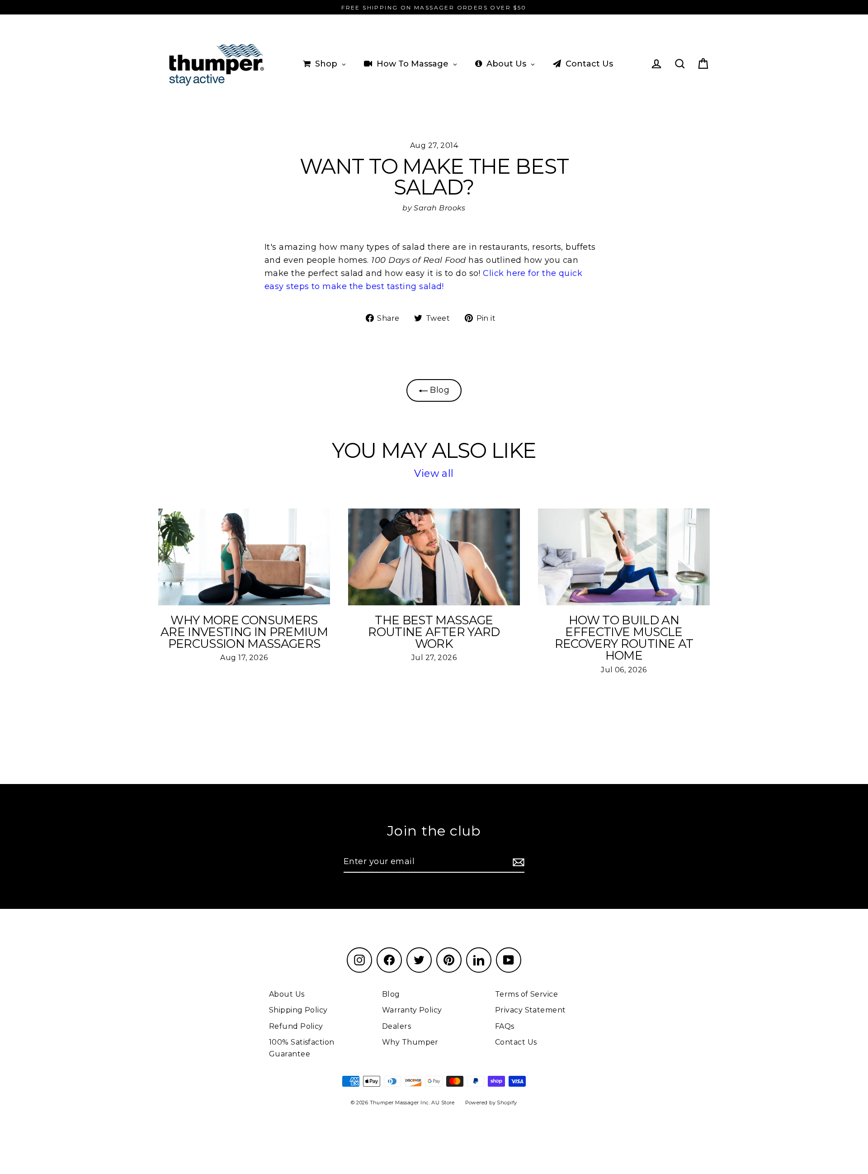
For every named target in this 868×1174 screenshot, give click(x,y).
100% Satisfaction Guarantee (302, 1048)
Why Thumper (410, 1042)
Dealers (396, 1026)
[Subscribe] (517, 862)
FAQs (504, 1026)
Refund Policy (296, 1026)
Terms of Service (526, 994)
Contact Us (516, 1042)
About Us (287, 994)
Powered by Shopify (491, 1102)
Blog (438, 390)
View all (434, 473)
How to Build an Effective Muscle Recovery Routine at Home (624, 638)
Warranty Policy (412, 1010)
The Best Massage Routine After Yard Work (434, 632)
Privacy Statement (530, 1010)
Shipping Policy (298, 1010)
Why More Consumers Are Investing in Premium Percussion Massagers (244, 632)
